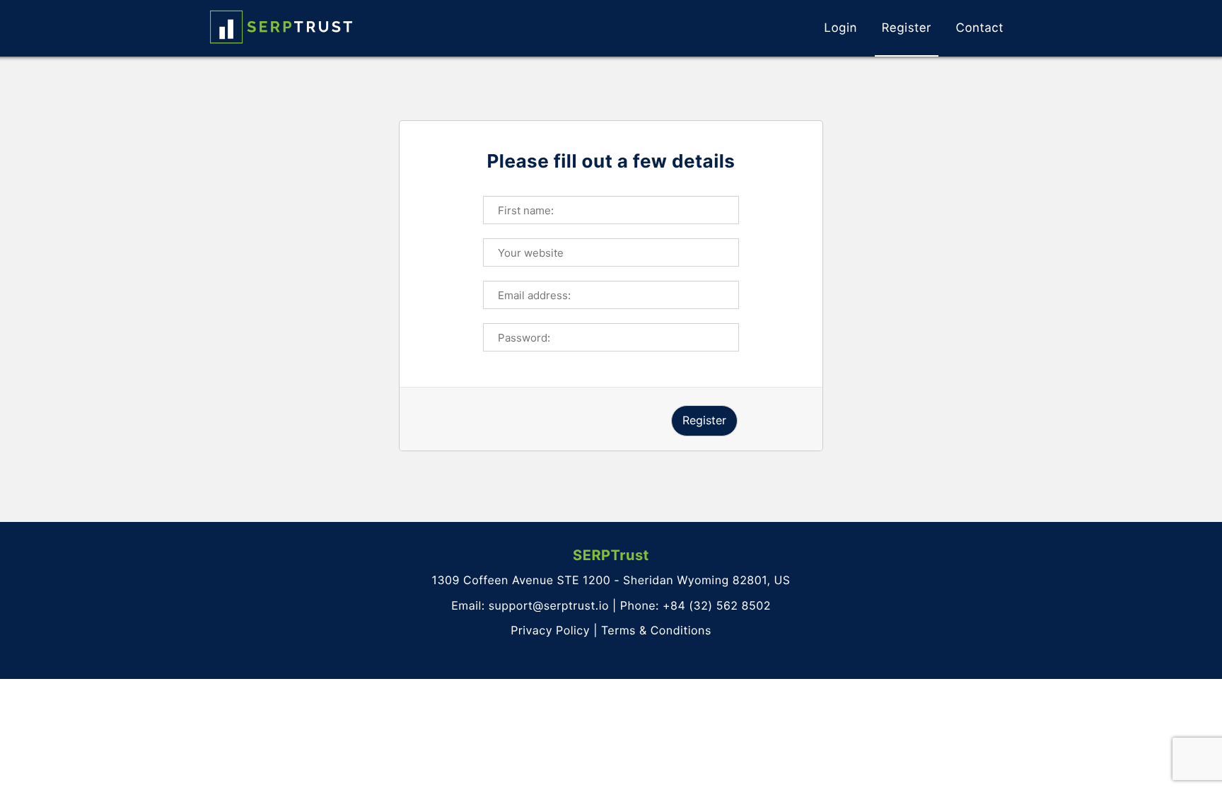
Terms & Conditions (656, 630)
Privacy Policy (550, 630)
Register (906, 28)
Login (840, 28)
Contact (979, 28)
